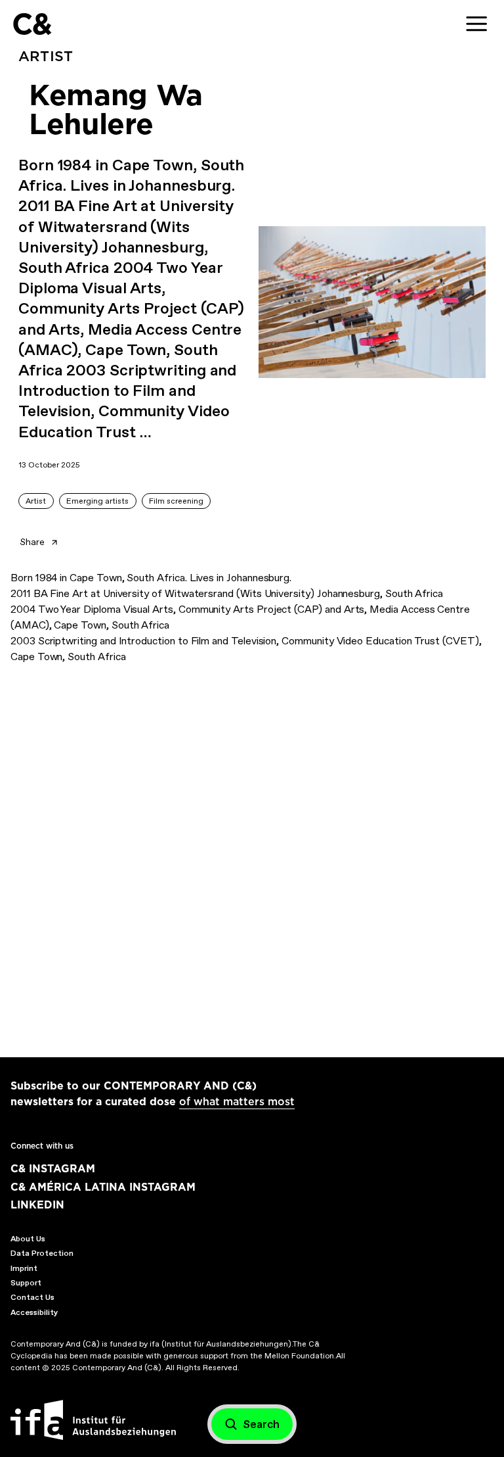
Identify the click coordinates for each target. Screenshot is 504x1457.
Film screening (176, 501)
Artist (36, 501)
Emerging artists (97, 501)
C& (32, 24)
